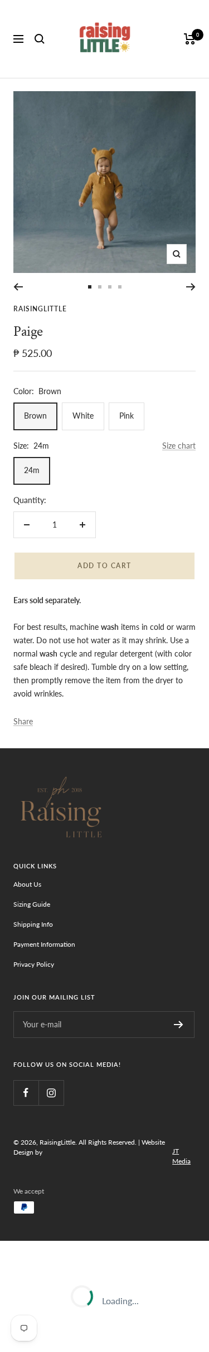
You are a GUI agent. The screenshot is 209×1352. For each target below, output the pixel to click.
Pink (126, 415)
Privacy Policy (33, 964)
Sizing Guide (31, 904)
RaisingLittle (40, 309)
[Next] (191, 287)
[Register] (178, 1024)
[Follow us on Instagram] (51, 1092)
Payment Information (44, 944)
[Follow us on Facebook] (25, 1092)
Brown (35, 415)
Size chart (179, 445)
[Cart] (190, 38)
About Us (27, 884)
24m (32, 470)
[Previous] (18, 287)
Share (23, 721)
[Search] (40, 39)
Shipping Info (33, 924)
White (83, 415)
